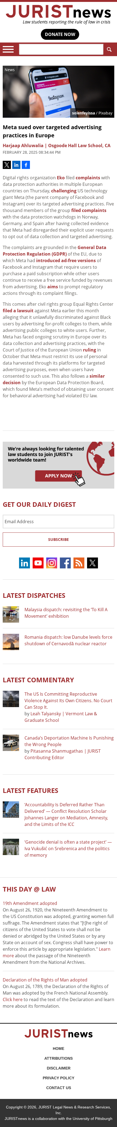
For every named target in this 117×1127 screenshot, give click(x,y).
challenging (63, 191)
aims (52, 287)
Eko (61, 178)
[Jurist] (58, 15)
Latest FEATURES (30, 790)
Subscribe (58, 539)
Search (108, 49)
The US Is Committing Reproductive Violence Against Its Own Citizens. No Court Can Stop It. (68, 700)
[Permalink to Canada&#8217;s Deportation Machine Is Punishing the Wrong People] (11, 743)
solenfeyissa (83, 113)
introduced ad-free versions (66, 260)
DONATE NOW (60, 34)
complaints (88, 178)
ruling (89, 350)
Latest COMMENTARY (38, 679)
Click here (13, 999)
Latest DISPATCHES (34, 595)
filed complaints (88, 210)
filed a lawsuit (18, 311)
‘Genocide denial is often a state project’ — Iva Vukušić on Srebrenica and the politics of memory (68, 848)
